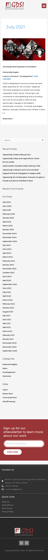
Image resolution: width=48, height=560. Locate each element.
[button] (44, 6)
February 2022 (9, 304)
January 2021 (8, 339)
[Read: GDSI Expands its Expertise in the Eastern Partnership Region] (24, 49)
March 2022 (8, 300)
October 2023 (8, 272)
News (5, 368)
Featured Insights (10, 364)
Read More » (8, 118)
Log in (5, 390)
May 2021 (6, 323)
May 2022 (7, 292)
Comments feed (10, 397)
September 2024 (10, 241)
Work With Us (7, 505)
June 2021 (7, 319)
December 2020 (10, 343)
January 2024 (8, 265)
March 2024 (8, 257)
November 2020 (10, 347)
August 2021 (8, 312)
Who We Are (7, 508)
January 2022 (8, 308)
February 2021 (8, 335)
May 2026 (7, 210)
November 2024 (10, 237)
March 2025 (7, 226)
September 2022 (10, 284)
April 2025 (7, 222)
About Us (5, 502)
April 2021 (7, 327)
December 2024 (10, 233)
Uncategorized (26, 76)
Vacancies (7, 376)
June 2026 (7, 206)
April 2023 (7, 280)
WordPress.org (9, 401)
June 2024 (7, 249)
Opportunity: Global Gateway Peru (17, 154)
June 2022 (7, 288)
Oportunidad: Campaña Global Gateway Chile (21, 166)
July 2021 (6, 315)
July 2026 (7, 202)
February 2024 (9, 261)
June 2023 (7, 276)
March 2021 (7, 331)
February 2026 (9, 214)
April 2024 (7, 253)
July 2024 (7, 245)
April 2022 (7, 296)
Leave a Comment (10, 76)
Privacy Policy (7, 511)
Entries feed (8, 393)
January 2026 (8, 218)
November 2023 (9, 268)
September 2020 (10, 351)
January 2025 (8, 229)
